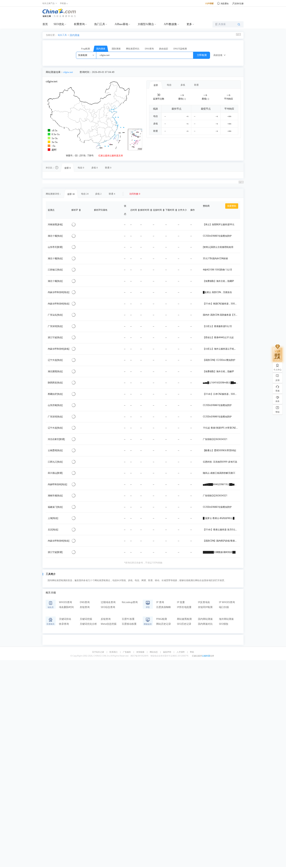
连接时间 (157, 209)
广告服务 (127, 652)
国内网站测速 (205, 618)
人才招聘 (181, 652)
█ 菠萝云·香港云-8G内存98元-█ (218, 518)
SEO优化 (59, 24)
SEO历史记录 (184, 623)
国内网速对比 (205, 623)
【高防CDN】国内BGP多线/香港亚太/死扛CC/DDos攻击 (230, 540)
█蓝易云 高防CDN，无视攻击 (217, 292)
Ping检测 (85, 48)
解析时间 (144, 209)
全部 (156, 85)
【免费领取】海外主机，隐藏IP (218, 281)
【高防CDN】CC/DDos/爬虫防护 (219, 360)
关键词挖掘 (86, 618)
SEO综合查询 (108, 607)
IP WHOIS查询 (227, 602)
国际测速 (116, 48)
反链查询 (106, 618)
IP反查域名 (204, 602)
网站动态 (154, 652)
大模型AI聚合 (146, 24)
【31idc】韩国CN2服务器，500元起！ (222, 303)
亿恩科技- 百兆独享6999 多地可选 (220, 461)
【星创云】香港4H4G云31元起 (218, 337)
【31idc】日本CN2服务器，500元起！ (222, 394)
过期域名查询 (108, 602)
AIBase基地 (121, 24)
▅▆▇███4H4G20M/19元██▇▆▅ (221, 484)
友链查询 (85, 607)
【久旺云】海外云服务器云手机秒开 (221, 348)
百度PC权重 (128, 618)
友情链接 (140, 652)
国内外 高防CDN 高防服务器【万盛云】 (222, 314)
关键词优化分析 (88, 623)
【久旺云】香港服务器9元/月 (217, 326)
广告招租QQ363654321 (215, 439)
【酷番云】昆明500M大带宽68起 (219, 450)
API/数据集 (170, 24)
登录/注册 (239, 3)
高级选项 (217, 55)
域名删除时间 (66, 607)
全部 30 (71, 194)
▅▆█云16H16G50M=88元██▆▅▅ (221, 382)
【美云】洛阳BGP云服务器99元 (218, 224)
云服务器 (206, 655)
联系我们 (113, 652)
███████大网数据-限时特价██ (219, 552)
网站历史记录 (163, 623)
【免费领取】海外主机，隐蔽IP (218, 371)
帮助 (192, 652)
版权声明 (167, 652)
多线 (183, 85)
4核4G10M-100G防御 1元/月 (217, 269)
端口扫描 (224, 607)
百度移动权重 (129, 623)
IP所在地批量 (184, 607)
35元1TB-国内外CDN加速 (215, 258)
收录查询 (64, 623)
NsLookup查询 (130, 602)
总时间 (133, 209)
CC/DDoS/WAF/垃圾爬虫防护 (217, 235)
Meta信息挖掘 (108, 623)
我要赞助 (231, 205)
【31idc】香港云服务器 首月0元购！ (221, 529)
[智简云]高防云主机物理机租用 (218, 247)
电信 (169, 85)
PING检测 (161, 618)
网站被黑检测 (184, 618)
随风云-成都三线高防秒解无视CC (219, 473)
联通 (196, 85)
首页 (45, 24)
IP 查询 (160, 602)
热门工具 (99, 24)
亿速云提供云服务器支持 (110, 155)
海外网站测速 (226, 618)
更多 (189, 24)
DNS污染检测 (180, 48)
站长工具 (62, 35)
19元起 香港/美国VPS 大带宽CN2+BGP (222, 427)
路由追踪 (163, 48)
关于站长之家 (98, 652)
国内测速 (75, 35)
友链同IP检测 (205, 607)
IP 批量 (181, 602)
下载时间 (169, 209)
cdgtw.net (68, 72)
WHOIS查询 (65, 602)
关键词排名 (65, 618)
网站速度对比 (132, 48)
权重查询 (79, 24)
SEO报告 (223, 623)
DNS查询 (149, 48)
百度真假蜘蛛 (163, 607)
